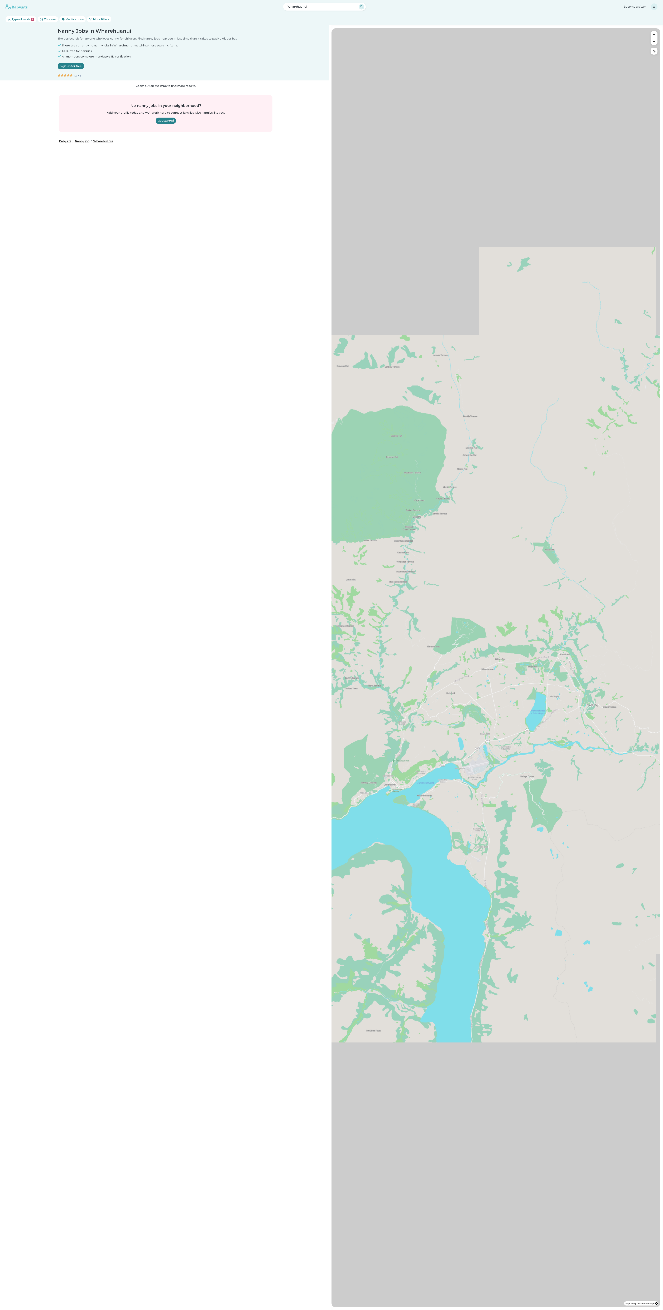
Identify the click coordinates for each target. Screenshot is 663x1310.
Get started (166, 120)
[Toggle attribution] (656, 1303)
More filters (100, 19)
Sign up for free (71, 66)
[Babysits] (17, 7)
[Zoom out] (654, 41)
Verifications (74, 19)
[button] (416, 704)
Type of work (22, 19)
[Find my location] (654, 51)
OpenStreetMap (646, 1303)
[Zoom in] (654, 34)
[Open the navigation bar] (654, 6)
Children (49, 19)
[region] (496, 667)
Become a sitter (635, 6)
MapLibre (630, 1303)
